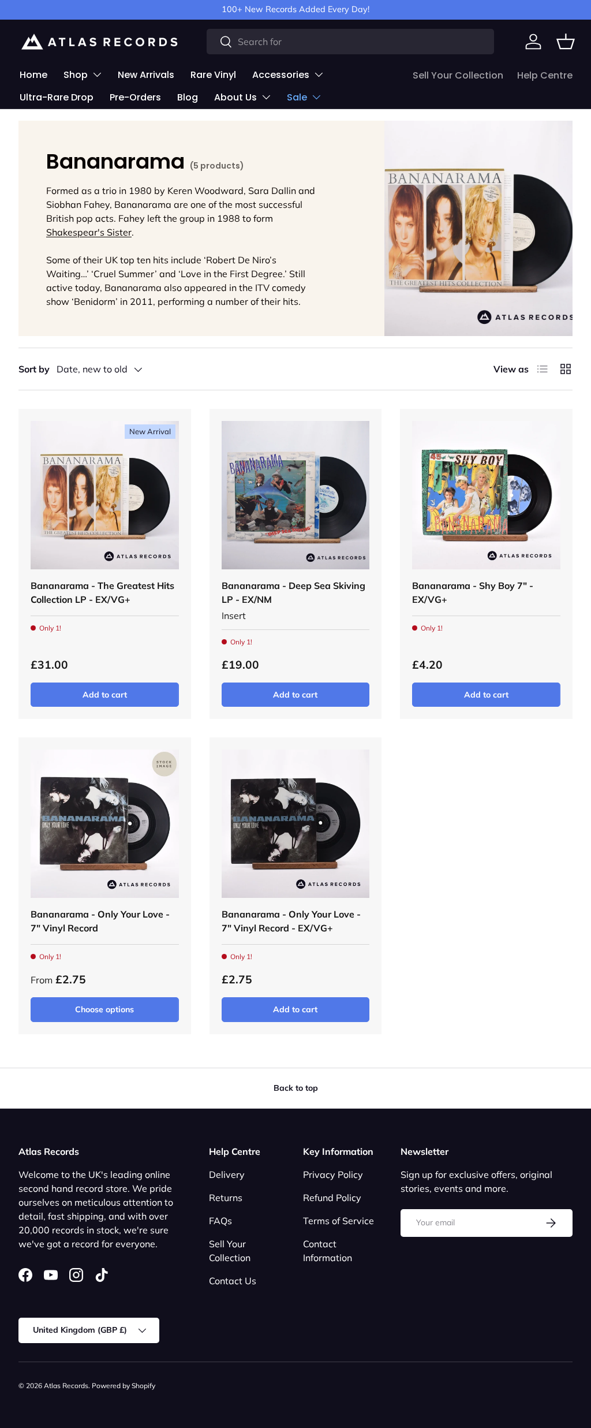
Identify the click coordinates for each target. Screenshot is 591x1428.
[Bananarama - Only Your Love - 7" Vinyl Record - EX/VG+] (296, 824)
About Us (235, 97)
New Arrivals (146, 74)
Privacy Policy (333, 1174)
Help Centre (545, 75)
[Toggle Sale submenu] (316, 97)
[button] (565, 41)
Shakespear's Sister (89, 232)
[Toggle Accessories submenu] (319, 74)
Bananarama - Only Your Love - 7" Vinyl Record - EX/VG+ (291, 921)
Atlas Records (66, 1385)
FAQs (220, 1220)
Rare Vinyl (213, 74)
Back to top (296, 1088)
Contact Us (232, 1281)
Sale (297, 97)
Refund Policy (332, 1197)
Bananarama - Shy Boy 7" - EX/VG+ (472, 592)
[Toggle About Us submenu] (266, 97)
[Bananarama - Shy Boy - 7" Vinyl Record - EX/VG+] (486, 495)
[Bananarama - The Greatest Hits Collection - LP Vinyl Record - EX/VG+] (105, 495)
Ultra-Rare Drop (56, 97)
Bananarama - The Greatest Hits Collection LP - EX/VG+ (102, 592)
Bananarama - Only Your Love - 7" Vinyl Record (100, 921)
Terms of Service (338, 1220)
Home (33, 74)
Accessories (280, 74)
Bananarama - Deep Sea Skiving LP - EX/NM (293, 592)
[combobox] (350, 41)
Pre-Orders (135, 97)
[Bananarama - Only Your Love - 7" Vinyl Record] (105, 824)
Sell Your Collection (458, 75)
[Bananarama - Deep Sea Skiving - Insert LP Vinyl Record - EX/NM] (296, 495)
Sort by (34, 369)
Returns (225, 1197)
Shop (75, 74)
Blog (187, 97)
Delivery (227, 1174)
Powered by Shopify (123, 1385)
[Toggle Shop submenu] (97, 74)
